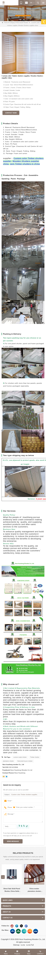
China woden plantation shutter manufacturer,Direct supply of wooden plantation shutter (34, 890)
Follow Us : (6, 926)
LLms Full (30, 945)
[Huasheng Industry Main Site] (35, 931)
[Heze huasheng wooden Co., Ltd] (3, 3)
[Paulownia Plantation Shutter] (23, 13)
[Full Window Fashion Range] (24, 931)
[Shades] (18, 931)
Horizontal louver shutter (24, 761)
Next (43, 877)
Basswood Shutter (22, 22)
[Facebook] (26, 926)
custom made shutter (20, 757)
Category (12, 22)
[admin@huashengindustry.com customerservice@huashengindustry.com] (3, 776)
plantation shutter (8, 761)
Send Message (13, 841)
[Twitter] (21, 926)
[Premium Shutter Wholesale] (29, 931)
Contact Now (11, 113)
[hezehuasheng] (6, 776)
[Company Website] (12, 931)
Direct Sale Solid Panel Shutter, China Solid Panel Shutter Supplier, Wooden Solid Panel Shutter (11, 890)
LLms (23, 945)
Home (6, 22)
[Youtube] (12, 926)
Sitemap (16, 945)
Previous (3, 877)
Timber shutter (34, 757)
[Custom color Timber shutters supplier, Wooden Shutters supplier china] (23, 53)
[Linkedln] (16, 926)
